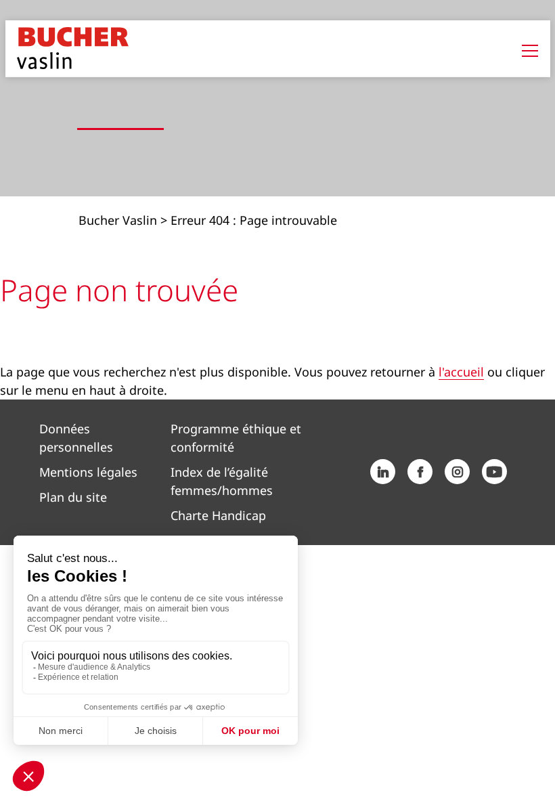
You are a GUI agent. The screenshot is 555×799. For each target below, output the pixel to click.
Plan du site (73, 497)
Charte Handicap (218, 515)
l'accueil (461, 372)
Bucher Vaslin (118, 220)
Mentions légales (88, 472)
